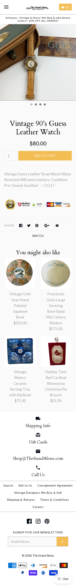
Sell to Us (25, 485)
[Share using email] (57, 225)
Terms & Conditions (54, 499)
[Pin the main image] (36, 225)
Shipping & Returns (21, 499)
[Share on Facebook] (20, 225)
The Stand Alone (43, 555)
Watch (38, 236)
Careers (38, 507)
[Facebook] (29, 521)
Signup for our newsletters (38, 532)
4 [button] (44, 105)
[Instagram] (38, 521)
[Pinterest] (47, 521)
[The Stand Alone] (38, 7)
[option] (38, 62)
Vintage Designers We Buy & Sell (38, 492)
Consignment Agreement (55, 485)
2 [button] (36, 105)
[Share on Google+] (47, 225)
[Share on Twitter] (28, 225)
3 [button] (40, 105)
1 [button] (31, 105)
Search (8, 485)
